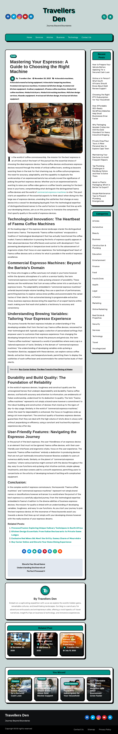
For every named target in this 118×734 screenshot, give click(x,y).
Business (61, 37)
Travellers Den (25, 79)
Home (29, 37)
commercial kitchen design (51, 86)
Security (96, 324)
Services (39, 37)
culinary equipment (36, 89)
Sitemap (91, 729)
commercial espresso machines (24, 86)
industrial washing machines (54, 92)
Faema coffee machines (56, 89)
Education (97, 254)
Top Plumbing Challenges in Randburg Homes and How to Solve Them (100, 171)
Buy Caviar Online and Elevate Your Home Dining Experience (41, 542)
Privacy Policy (105, 729)
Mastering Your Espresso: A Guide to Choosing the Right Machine (39, 66)
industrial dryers (33, 92)
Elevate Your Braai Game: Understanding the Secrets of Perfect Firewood (31, 567)
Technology (73, 37)
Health (95, 285)
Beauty (95, 233)
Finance (95, 266)
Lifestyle (96, 297)
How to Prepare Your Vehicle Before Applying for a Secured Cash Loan (19, 691)
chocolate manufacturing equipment (27, 83)
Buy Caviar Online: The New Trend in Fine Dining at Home (45, 637)
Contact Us (86, 37)
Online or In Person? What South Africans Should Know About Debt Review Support (101, 83)
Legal (94, 291)
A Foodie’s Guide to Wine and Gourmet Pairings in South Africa (18, 636)
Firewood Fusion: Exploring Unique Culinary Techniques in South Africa (47, 528)
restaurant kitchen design (48, 96)
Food (13, 56)
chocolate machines (64, 79)
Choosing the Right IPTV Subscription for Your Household (101, 97)
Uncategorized (99, 348)
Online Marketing (99, 309)
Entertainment (99, 260)
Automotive (97, 227)
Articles (50, 37)
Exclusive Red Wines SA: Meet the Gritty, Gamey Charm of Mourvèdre (46, 538)
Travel (95, 342)
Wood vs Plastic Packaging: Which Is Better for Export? (101, 184)
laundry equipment (27, 96)
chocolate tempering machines (57, 83)
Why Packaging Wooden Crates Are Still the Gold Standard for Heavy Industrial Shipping (101, 130)
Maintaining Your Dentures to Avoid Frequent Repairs (100, 157)
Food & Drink (98, 279)
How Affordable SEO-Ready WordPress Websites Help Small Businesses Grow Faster (97, 688)
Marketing (96, 303)
